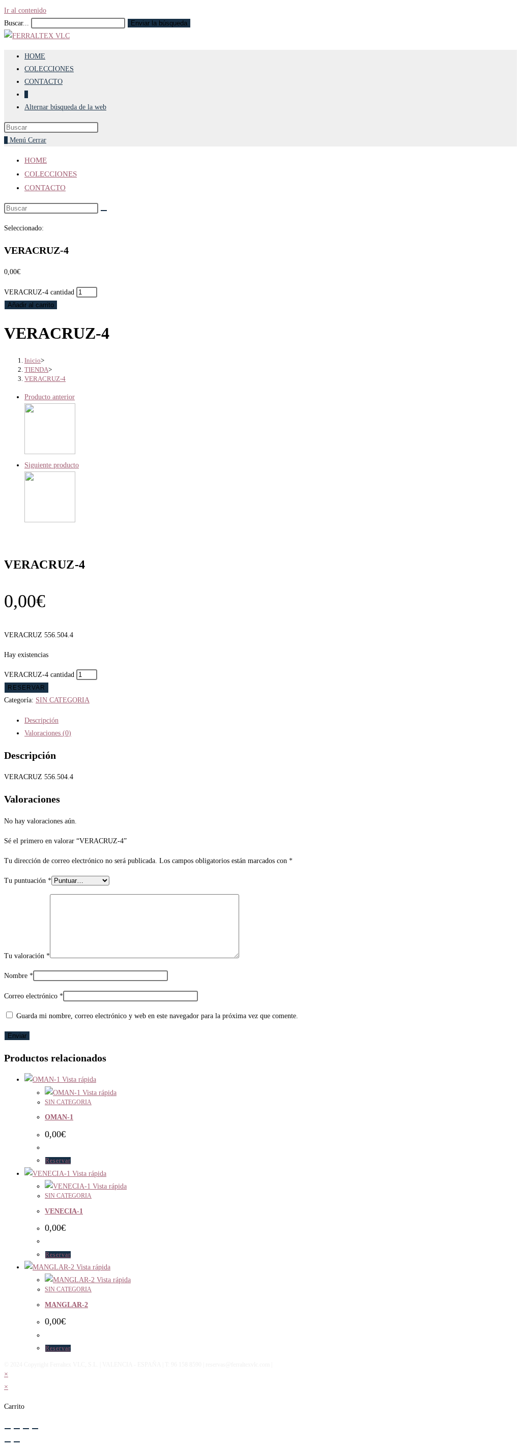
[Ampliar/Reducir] (7, 1429)
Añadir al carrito (31, 305)
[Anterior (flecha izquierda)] (7, 1442)
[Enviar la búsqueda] (103, 211)
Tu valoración (27, 956)
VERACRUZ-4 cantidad (39, 292)
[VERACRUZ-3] (49, 452)
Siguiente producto (51, 465)
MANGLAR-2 (66, 1305)
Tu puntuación (27, 880)
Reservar (26, 687)
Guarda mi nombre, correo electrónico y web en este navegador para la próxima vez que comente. (157, 1016)
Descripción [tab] (41, 720)
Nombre (18, 976)
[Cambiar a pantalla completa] (16, 1429)
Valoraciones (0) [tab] (47, 733)
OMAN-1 (59, 1117)
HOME (35, 160)
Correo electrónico (33, 996)
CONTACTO (45, 188)
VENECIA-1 (64, 1211)
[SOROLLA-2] (49, 520)
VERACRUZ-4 (45, 378)
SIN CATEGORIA (63, 700)
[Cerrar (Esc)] (35, 1429)
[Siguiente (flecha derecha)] (16, 1442)
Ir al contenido (25, 10)
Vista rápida (78, 1079)
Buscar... (16, 23)
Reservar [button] (58, 1160)
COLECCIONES (50, 174)
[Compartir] (26, 1429)
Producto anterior (49, 397)
